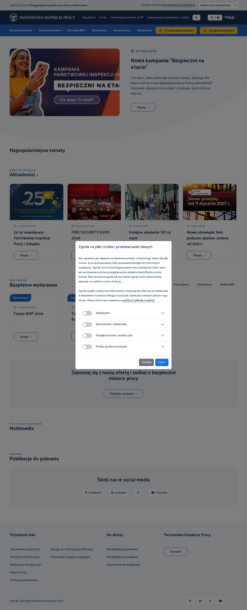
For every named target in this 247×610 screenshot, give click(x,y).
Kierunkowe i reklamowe (111, 324)
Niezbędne (103, 313)
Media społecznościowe (111, 346)
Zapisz (162, 362)
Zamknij (146, 362)
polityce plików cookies (139, 300)
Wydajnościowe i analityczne (114, 335)
